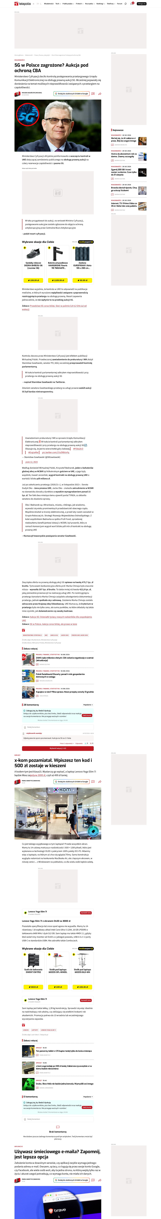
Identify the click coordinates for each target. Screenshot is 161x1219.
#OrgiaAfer (33, 452)
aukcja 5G (54, 635)
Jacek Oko (65, 635)
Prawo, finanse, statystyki (42, 55)
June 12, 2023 (31, 462)
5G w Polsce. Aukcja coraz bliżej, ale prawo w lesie (53, 624)
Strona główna (18, 55)
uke (46, 635)
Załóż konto (87, 715)
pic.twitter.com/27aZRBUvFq (55, 452)
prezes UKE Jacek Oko (80, 635)
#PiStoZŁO (78, 448)
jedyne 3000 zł (37, 775)
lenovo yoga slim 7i (48, 1030)
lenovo (26, 1030)
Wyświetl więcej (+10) (58, 748)
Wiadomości (29, 55)
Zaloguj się (142, 4)
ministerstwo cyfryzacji (32, 635)
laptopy (35, 1030)
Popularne (87, 705)
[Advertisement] (80, 31)
